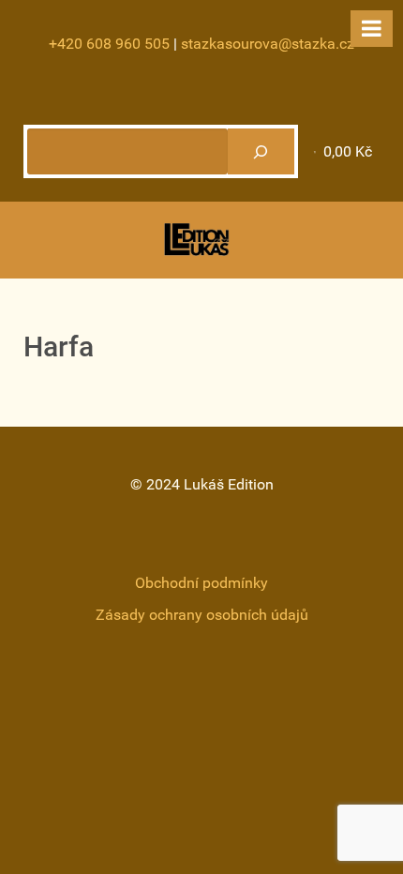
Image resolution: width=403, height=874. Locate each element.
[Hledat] (261, 151)
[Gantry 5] (197, 239)
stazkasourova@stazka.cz (267, 44)
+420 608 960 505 (109, 44)
